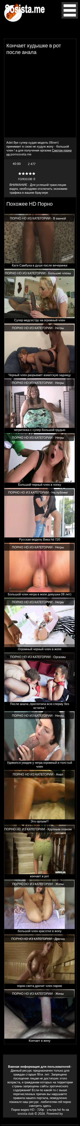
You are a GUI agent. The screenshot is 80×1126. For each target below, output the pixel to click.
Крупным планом (60, 829)
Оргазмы (59, 657)
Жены (59, 994)
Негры (59, 328)
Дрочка (60, 939)
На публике (59, 492)
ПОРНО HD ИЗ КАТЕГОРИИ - (31, 218)
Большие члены (59, 273)
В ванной (59, 218)
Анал (59, 774)
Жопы (59, 884)
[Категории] (70, 17)
